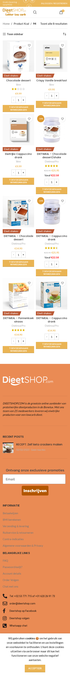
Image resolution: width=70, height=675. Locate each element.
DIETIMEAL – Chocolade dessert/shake (51, 155)
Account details (12, 573)
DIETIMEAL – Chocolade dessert (18, 237)
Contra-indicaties (13, 539)
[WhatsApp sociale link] (29, 6)
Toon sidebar (15, 34)
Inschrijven (35, 490)
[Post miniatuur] (8, 448)
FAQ (5, 560)
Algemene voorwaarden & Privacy (23, 545)
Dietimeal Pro (52, 161)
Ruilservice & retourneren (18, 532)
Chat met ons (10, 586)
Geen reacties (38, 449)
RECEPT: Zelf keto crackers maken (39, 444)
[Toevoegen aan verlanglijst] (29, 45)
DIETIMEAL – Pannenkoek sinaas (18, 320)
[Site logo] (14, 12)
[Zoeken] (35, 12)
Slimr (18, 84)
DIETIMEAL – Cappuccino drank (51, 237)
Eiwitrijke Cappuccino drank (18, 155)
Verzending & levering (16, 526)
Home (6, 23)
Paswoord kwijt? (12, 567)
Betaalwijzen (10, 513)
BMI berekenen (12, 519)
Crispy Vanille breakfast (51, 80)
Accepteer (35, 668)
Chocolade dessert (18, 80)
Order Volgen (11, 580)
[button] (18, 108)
